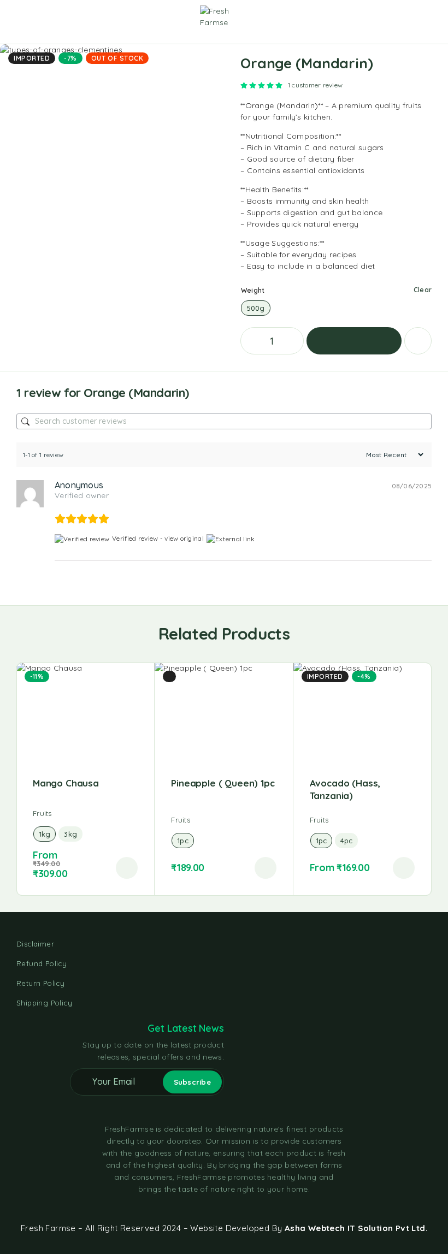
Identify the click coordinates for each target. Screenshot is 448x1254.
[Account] (396, 17)
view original (184, 538)
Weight (252, 290)
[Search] (379, 17)
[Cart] (432, 17)
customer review (315, 85)
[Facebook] (204, 1209)
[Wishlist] (414, 17)
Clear (423, 290)
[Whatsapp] (244, 1209)
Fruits (42, 813)
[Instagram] (224, 1209)
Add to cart (354, 340)
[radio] (255, 308)
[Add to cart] (127, 868)
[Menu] (23, 16)
